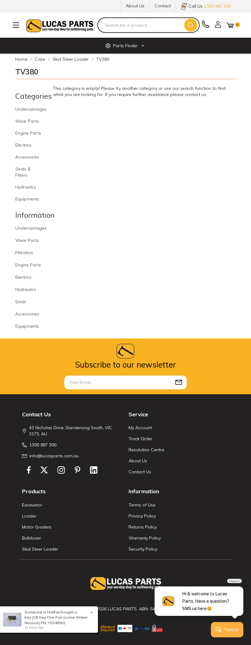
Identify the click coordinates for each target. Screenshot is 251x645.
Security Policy (143, 549)
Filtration (24, 252)
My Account (140, 427)
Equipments (27, 199)
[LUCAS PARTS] (59, 25)
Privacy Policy (142, 516)
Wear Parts (27, 121)
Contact (163, 6)
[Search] (190, 25)
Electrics (23, 145)
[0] (230, 25)
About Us (135, 6)
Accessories (27, 157)
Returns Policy (143, 527)
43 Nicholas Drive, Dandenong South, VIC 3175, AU (70, 431)
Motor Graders (36, 527)
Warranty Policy (145, 538)
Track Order (140, 438)
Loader (29, 516)
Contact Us (140, 472)
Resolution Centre (146, 449)
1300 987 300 (42, 445)
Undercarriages (31, 109)
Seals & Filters (23, 172)
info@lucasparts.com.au (54, 456)
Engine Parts (28, 133)
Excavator (32, 505)
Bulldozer (31, 538)
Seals (20, 301)
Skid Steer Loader (40, 549)
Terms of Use (142, 505)
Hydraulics (25, 187)
